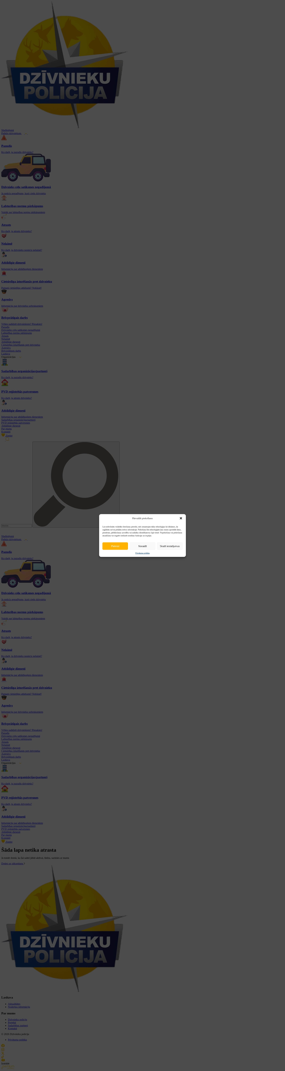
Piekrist (115, 546)
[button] (181, 518)
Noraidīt (142, 546)
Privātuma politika (142, 553)
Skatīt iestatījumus (170, 546)
